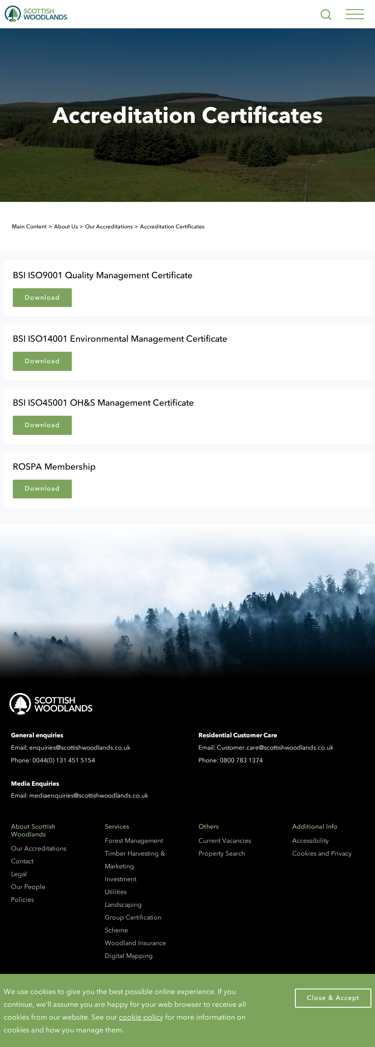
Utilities (116, 892)
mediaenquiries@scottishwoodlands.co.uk (88, 795)
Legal (19, 874)
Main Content (29, 226)
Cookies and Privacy (322, 853)
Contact (22, 861)
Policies (22, 900)
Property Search (221, 853)
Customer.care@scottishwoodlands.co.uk (275, 747)
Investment (120, 879)
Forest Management (134, 841)
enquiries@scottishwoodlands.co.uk (79, 747)
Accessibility (310, 841)
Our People (28, 887)
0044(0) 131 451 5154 (63, 760)
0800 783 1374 (241, 760)
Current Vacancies (224, 841)
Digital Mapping (129, 956)
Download (42, 297)
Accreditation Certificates (172, 226)
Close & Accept (333, 998)
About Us (66, 226)
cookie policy (141, 1016)
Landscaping (123, 905)
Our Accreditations (109, 226)
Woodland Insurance (135, 943)
